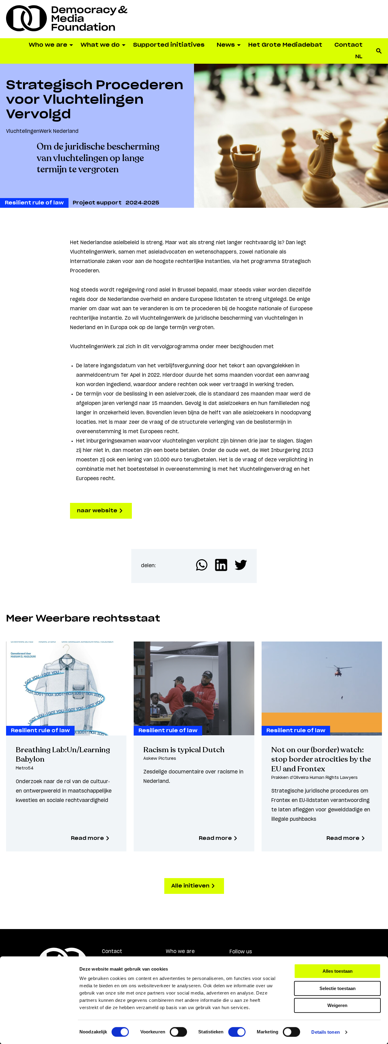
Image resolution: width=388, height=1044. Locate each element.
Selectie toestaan (337, 988)
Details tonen (325, 1032)
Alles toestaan (338, 971)
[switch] (178, 1032)
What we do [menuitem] (100, 45)
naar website (98, 510)
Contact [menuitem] (348, 45)
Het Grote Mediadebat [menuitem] (285, 45)
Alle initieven (191, 886)
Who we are (180, 951)
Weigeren (337, 1005)
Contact (112, 951)
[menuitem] (359, 56)
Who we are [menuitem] (48, 45)
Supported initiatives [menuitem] (169, 45)
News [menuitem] (226, 45)
